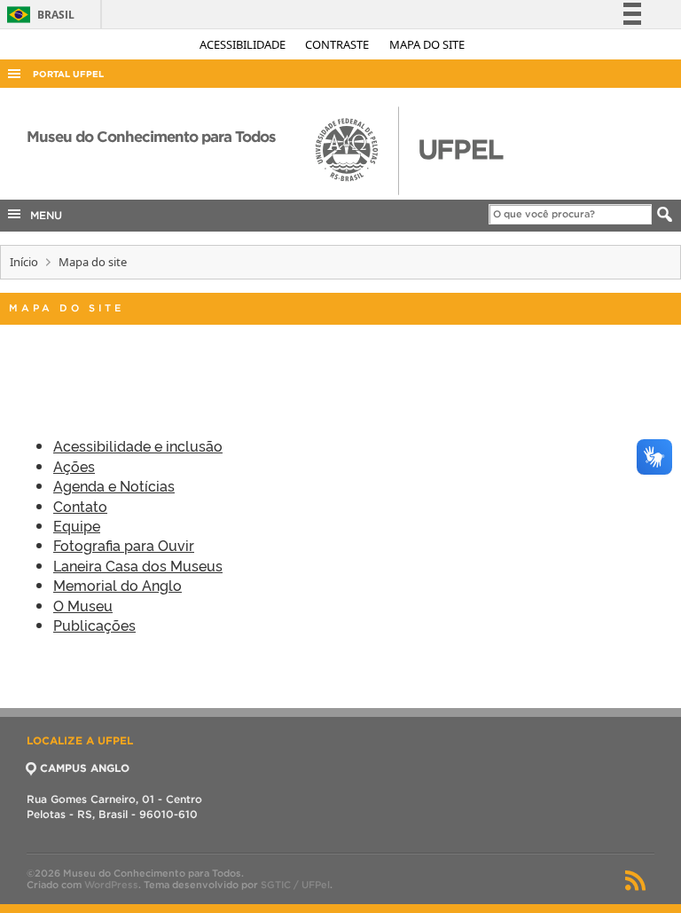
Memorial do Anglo (117, 584)
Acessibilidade (244, 44)
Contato (80, 506)
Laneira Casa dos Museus (138, 565)
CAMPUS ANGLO (84, 768)
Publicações (94, 624)
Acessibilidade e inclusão (138, 445)
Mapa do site (427, 44)
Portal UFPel (68, 74)
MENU (42, 215)
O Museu (83, 605)
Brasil (37, 14)
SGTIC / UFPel (295, 884)
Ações (74, 466)
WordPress (111, 884)
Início (24, 262)
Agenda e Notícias (114, 485)
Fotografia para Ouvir (123, 545)
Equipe (76, 525)
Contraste (338, 44)
